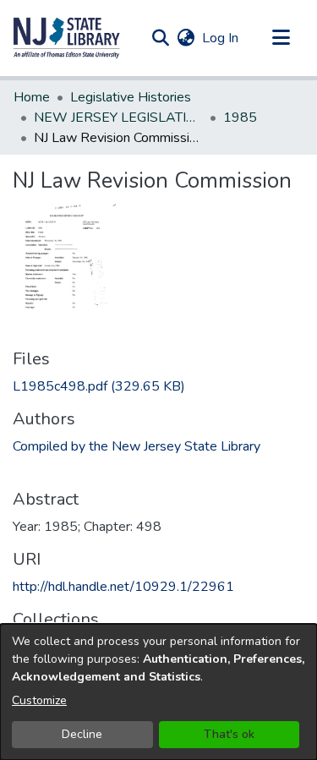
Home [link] (32, 97)
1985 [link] (240, 117)
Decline (82, 734)
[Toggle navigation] (280, 38)
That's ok (229, 734)
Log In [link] (221, 38)
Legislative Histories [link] (130, 97)
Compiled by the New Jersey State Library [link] (136, 446)
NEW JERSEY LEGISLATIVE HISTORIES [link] (118, 117)
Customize (39, 700)
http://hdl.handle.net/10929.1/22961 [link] (123, 586)
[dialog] (158, 692)
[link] (99, 386)
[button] (67, 38)
